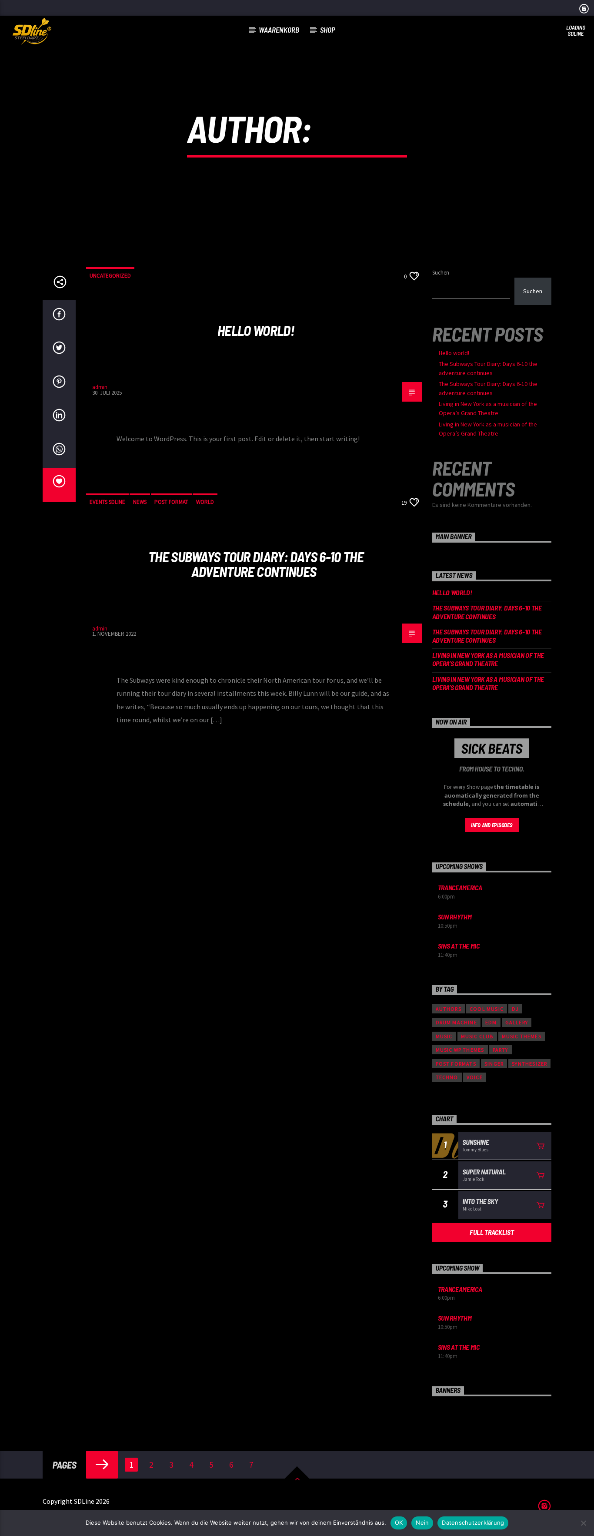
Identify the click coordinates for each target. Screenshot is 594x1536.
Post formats (456, 1063)
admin (362, 128)
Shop (327, 29)
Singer (494, 1063)
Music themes (521, 1036)
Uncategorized (110, 275)
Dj (515, 1009)
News (140, 502)
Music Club (477, 1036)
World (205, 502)
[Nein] (583, 1523)
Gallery (516, 1022)
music (444, 1036)
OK (399, 1522)
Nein (422, 1522)
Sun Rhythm (455, 916)
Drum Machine (456, 1022)
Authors (448, 1009)
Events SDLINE (107, 502)
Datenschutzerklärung (473, 1522)
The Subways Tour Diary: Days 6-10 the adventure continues (256, 564)
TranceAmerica (460, 887)
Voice (475, 1077)
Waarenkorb (279, 29)
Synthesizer (529, 1063)
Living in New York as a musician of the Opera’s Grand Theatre (488, 659)
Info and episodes (492, 825)
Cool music (487, 1009)
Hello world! (255, 330)
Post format (171, 502)
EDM (491, 1022)
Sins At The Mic (459, 946)
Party (500, 1049)
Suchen (440, 272)
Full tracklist (492, 1232)
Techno (447, 1077)
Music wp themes (460, 1049)
